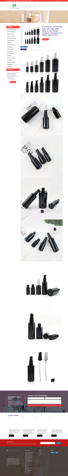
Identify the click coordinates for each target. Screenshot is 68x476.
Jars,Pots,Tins (9, 42)
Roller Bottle (9, 55)
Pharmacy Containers (28, 454)
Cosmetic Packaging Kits (11, 62)
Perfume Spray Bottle (10, 40)
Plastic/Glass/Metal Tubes (11, 44)
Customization (9, 66)
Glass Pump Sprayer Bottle (34, 16)
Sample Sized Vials (10, 49)
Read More (11, 435)
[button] (56, 1)
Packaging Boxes (10, 64)
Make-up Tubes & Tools (28, 467)
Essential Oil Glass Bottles (11, 38)
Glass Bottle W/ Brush (10, 53)
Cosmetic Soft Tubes (10, 51)
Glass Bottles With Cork (11, 31)
